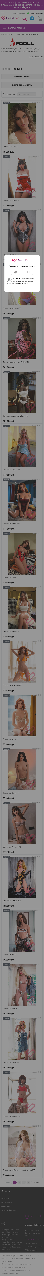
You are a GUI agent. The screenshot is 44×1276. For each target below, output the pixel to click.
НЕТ (28, 272)
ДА (15, 272)
